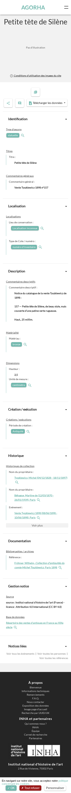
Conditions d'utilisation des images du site (37, 75)
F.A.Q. (35, 698)
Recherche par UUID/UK (36, 713)
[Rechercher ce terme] (23, 135)
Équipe (36, 731)
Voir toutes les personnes (51, 653)
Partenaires (35, 738)
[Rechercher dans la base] (16, 627)
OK (12, 788)
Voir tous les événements (20, 653)
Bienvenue (36, 687)
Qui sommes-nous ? (36, 724)
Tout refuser (32, 788)
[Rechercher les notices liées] (17, 482)
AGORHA (33, 7)
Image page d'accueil (35, 709)
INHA (35, 727)
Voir (37, 525)
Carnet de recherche (35, 735)
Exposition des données (35, 706)
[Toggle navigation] (67, 7)
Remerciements (35, 695)
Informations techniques (35, 691)
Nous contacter (35, 702)
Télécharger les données (47, 102)
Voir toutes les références (53, 658)
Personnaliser (55, 788)
